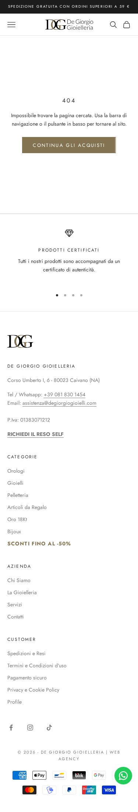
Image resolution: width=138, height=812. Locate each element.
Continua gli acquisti (69, 145)
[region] (69, 255)
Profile (14, 701)
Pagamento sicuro (27, 677)
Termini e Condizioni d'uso (37, 665)
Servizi (14, 604)
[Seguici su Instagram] (30, 727)
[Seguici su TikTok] (49, 727)
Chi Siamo (19, 580)
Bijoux (14, 531)
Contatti (15, 616)
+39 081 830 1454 (64, 394)
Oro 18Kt (17, 519)
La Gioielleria (22, 592)
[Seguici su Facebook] (11, 727)
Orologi (16, 470)
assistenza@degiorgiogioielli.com (59, 403)
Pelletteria (17, 495)
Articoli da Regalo (27, 507)
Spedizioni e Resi (26, 653)
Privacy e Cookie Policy (33, 689)
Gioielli (15, 483)
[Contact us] (123, 775)
